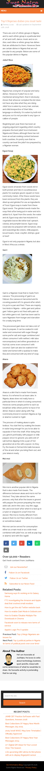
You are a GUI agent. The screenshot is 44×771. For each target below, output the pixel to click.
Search (22, 703)
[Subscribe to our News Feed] (6, 583)
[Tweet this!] (14, 543)
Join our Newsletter (18, 567)
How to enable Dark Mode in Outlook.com (23, 611)
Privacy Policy (31, 768)
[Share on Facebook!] (6, 543)
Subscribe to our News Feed (21, 584)
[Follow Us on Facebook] (5, 572)
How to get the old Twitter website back (22, 607)
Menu (3, 11)
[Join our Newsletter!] (6, 566)
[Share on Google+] (22, 543)
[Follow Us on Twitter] (6, 578)
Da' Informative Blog (14, 765)
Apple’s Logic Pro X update (16, 630)
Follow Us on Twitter (19, 578)
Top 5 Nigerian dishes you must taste (21, 21)
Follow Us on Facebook (19, 573)
